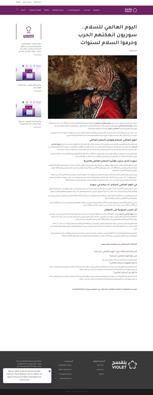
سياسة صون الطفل (65, 369)
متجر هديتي (99, 369)
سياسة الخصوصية (65, 374)
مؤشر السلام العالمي (127, 144)
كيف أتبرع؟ (100, 365)
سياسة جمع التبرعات (65, 365)
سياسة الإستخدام (66, 378)
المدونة (101, 374)
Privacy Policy (24, 380)
